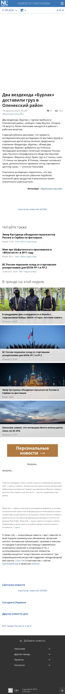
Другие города (22, 654)
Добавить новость (34, 640)
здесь (17, 527)
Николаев (19, 648)
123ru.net (20, 560)
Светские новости (13, 585)
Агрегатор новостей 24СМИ (32, 209)
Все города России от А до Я (16, 625)
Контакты (19, 665)
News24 (35, 563)
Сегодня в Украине (14, 602)
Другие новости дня (15, 613)
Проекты (19, 659)
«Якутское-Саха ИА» (13, 113)
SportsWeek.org (10, 563)
